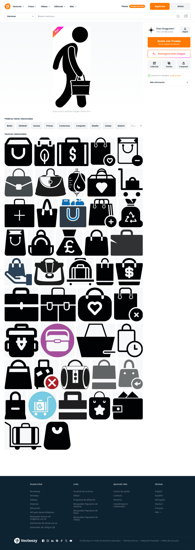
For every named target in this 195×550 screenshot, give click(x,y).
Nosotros (117, 499)
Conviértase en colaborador (120, 505)
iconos (36, 125)
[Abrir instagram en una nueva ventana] (48, 540)
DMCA (76, 495)
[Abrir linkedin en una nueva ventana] (52, 540)
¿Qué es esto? (175, 75)
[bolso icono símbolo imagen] (18, 152)
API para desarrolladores (42, 512)
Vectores (17, 6)
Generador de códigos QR (42, 527)
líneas (108, 125)
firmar (49, 125)
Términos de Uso (131, 540)
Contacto (117, 495)
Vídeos (44, 6)
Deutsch (159, 504)
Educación (35, 508)
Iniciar (181, 6)
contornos (64, 125)
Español (159, 495)
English (158, 491)
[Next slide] (138, 125)
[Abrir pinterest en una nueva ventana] (57, 540)
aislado (121, 125)
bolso (9, 125)
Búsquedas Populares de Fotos (85, 511)
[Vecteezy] (7, 6)
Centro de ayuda (121, 491)
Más (72, 6)
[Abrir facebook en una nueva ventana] (43, 540)
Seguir (185, 31)
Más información (157, 82)
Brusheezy (35, 491)
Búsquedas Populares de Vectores (85, 505)
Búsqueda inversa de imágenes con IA (40, 517)
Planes (125, 6)
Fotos (31, 6)
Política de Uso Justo (170, 540)
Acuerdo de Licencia (83, 491)
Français (159, 508)
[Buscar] (178, 16)
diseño (95, 125)
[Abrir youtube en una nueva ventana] (71, 540)
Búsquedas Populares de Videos (85, 518)
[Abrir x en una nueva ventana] (66, 540)
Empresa (34, 504)
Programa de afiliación (84, 499)
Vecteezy (34, 495)
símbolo (23, 125)
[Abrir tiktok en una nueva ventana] (61, 540)
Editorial (58, 6)
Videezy (33, 499)
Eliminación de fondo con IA (43, 523)
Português (160, 499)
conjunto (80, 125)
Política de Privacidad (149, 540)
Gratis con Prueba (169, 42)
